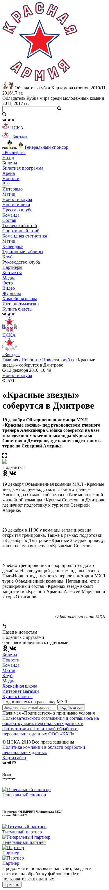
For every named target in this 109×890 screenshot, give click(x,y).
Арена (8, 173)
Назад (8, 157)
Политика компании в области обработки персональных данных (43, 750)
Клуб (7, 675)
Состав (9, 220)
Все (6, 183)
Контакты (12, 272)
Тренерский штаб (19, 225)
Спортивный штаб (20, 230)
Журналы (11, 293)
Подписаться (71, 707)
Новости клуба (17, 199)
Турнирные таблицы (22, 251)
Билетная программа (22, 168)
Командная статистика (24, 235)
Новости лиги (16, 204)
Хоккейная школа (19, 686)
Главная (10, 359)
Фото (7, 282)
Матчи (8, 194)
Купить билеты (17, 696)
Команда (10, 665)
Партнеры (12, 267)
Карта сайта (14, 757)
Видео (8, 288)
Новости (30, 359)
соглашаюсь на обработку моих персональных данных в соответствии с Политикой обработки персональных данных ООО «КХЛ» (50, 726)
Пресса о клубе (17, 209)
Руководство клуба (21, 262)
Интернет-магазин (20, 691)
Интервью (12, 188)
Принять (12, 884)
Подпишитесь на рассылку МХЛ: (35, 701)
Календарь (12, 246)
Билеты (9, 654)
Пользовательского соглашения (33, 718)
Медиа (8, 680)
